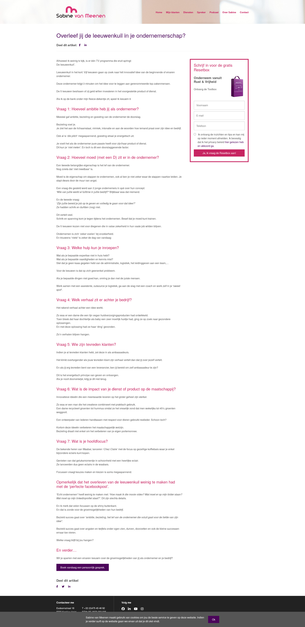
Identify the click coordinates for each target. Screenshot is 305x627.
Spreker (201, 12)
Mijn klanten (173, 12)
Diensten (188, 12)
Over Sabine (229, 12)
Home (159, 12)
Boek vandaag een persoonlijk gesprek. (82, 567)
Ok (213, 619)
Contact (244, 12)
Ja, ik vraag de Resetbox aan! (219, 153)
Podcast (214, 12)
